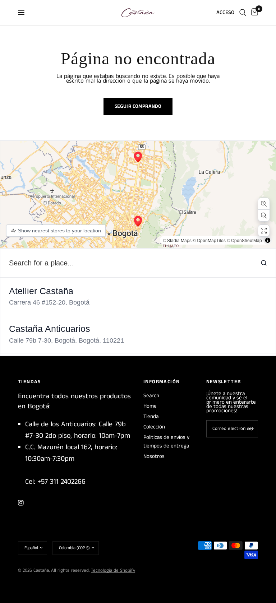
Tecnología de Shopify (113, 570)
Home (150, 406)
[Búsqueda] (243, 12)
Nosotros (154, 456)
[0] (253, 12)
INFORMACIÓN (161, 381)
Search (151, 395)
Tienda (150, 416)
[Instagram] (26, 503)
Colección (154, 427)
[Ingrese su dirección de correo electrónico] (251, 428)
